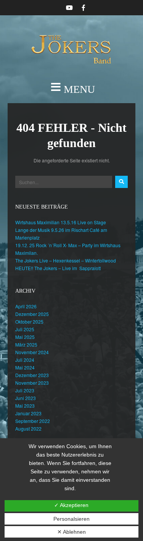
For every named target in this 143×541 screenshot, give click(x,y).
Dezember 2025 (32, 314)
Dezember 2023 (32, 375)
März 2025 (26, 344)
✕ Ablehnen (71, 532)
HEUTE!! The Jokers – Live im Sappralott (58, 268)
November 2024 (32, 352)
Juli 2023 (24, 390)
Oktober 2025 (29, 321)
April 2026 (26, 306)
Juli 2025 (24, 329)
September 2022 (32, 421)
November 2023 (32, 382)
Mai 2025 (25, 337)
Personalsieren (71, 519)
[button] (71, 89)
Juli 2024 (24, 359)
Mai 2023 (25, 405)
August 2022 (28, 428)
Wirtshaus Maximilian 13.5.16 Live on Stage (60, 222)
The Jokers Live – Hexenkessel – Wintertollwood (65, 260)
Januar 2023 (28, 413)
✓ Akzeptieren (71, 505)
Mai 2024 (25, 367)
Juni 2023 (25, 398)
